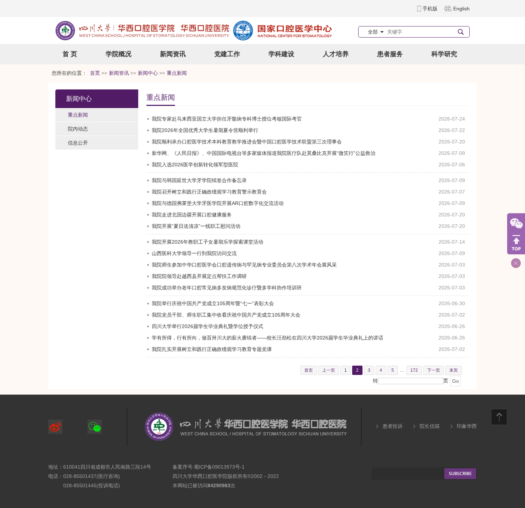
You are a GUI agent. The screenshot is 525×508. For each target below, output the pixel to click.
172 (414, 370)
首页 (95, 73)
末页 (453, 370)
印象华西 (467, 426)
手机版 (430, 8)
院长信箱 (430, 426)
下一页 (433, 370)
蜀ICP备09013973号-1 (219, 467)
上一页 (328, 370)
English (461, 8)
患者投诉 (392, 426)
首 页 (69, 54)
